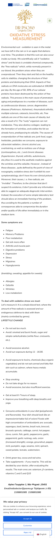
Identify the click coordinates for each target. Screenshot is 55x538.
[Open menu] (49, 20)
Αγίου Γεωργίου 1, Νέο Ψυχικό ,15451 (27, 484)
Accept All (27, 519)
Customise (27, 525)
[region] (27, 518)
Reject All (27, 532)
